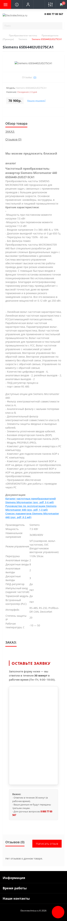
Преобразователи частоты (23, 35)
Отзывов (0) (13, 139)
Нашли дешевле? (36, 100)
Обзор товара (16, 123)
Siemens (23, 39)
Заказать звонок (53, 16)
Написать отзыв (47, 844)
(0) (34, 77)
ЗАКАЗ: (10, 132)
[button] (27, 4)
